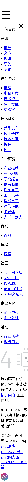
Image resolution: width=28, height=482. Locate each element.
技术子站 (11, 133)
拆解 (7, 144)
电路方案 (11, 93)
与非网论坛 (13, 272)
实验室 (9, 110)
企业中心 (11, 312)
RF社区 (10, 283)
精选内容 (8, 395)
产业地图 (11, 174)
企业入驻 (11, 318)
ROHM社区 (13, 289)
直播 (7, 236)
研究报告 (11, 179)
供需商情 (11, 184)
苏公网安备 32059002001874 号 (14, 462)
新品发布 (11, 128)
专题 (7, 69)
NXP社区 (11, 278)
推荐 (7, 48)
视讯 (7, 59)
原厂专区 (11, 104)
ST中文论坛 (13, 294)
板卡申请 (11, 342)
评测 (7, 150)
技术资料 (11, 99)
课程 (7, 254)
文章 (7, 53)
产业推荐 (11, 168)
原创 (7, 64)
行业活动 (11, 336)
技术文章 (11, 139)
